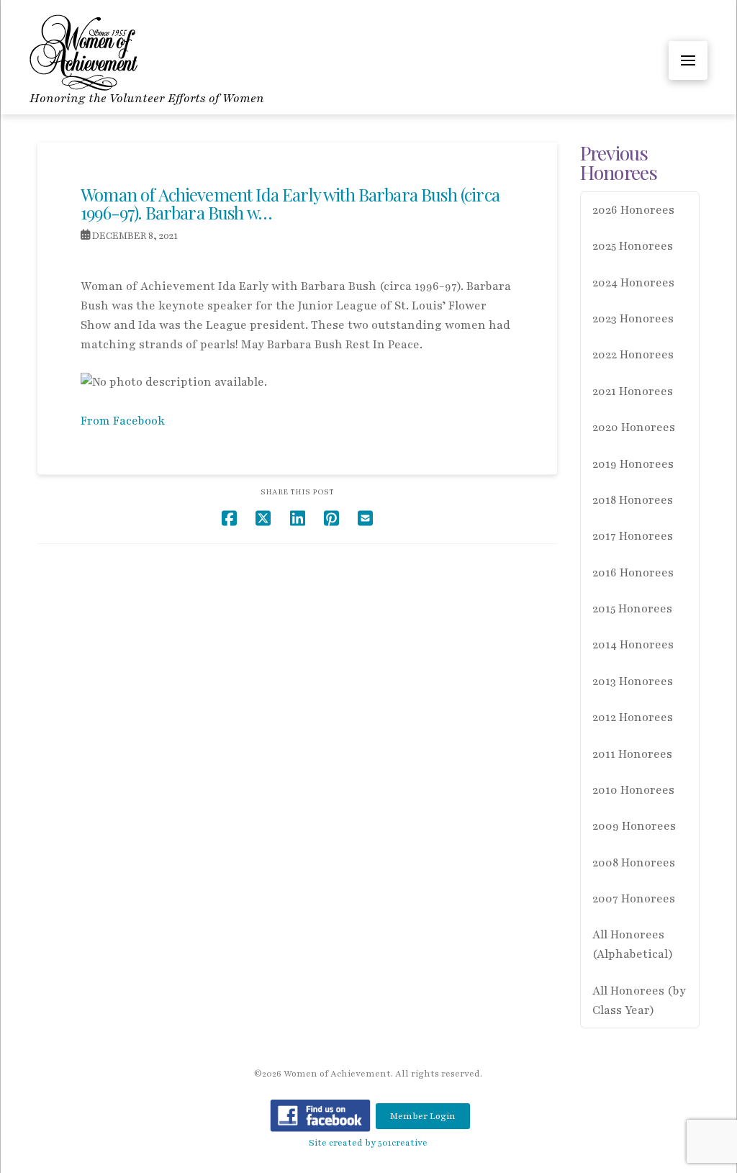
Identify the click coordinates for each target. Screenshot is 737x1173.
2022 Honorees (633, 355)
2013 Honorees (632, 681)
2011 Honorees (632, 754)
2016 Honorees (633, 573)
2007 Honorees (633, 899)
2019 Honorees (633, 464)
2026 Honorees (633, 210)
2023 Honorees (633, 319)
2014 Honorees (633, 645)
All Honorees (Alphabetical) (632, 944)
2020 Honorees (633, 427)
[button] (688, 60)
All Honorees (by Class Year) (639, 1000)
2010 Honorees (633, 790)
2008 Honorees (633, 863)
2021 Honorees (632, 391)
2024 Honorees (633, 283)
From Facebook (123, 421)
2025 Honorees (632, 246)
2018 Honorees (632, 500)
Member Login (423, 1116)
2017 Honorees (632, 536)
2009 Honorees (634, 826)
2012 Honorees (632, 717)
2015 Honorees (632, 609)
